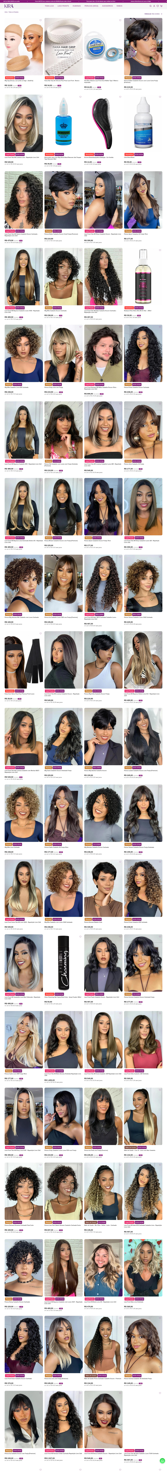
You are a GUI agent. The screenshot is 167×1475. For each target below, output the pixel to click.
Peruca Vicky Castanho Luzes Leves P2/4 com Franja (60, 1150)
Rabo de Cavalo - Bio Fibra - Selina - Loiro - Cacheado (100, 1225)
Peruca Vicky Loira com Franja (53, 387)
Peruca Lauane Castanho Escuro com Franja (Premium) (140, 770)
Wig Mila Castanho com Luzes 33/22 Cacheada (58, 922)
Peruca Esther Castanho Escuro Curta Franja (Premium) (61, 234)
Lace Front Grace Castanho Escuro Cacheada (18, 1378)
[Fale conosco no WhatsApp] (162, 1460)
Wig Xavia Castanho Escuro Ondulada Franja (57, 770)
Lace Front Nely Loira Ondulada (133, 1302)
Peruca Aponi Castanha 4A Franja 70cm (136, 234)
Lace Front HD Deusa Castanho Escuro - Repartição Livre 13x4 (102, 1453)
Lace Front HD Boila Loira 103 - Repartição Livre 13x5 (100, 1302)
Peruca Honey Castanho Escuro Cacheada (17, 1302)
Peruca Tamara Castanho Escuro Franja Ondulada (139, 847)
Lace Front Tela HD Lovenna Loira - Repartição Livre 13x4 (22, 157)
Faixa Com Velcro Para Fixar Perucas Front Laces (19, 694)
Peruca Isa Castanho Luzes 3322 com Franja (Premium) (61, 617)
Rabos (119, 6)
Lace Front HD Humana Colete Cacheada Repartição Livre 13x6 (63, 1453)
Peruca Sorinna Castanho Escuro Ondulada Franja (139, 997)
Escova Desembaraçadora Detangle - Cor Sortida (98, 157)
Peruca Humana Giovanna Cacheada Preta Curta (19, 1225)
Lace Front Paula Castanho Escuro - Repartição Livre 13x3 (101, 997)
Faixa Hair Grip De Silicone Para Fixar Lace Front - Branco (61, 80)
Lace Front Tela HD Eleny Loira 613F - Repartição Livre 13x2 (22, 1150)
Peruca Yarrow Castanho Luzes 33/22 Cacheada (138, 617)
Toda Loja (49, 6)
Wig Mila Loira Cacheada (12, 847)
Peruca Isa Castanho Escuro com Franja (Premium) (20, 1453)
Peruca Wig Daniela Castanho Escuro (95, 770)
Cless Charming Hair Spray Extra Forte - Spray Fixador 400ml (62, 997)
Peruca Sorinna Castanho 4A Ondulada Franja (138, 1378)
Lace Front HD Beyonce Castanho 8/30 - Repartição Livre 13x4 (23, 464)
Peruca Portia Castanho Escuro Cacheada (136, 387)
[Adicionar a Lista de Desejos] (40, 20)
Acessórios (107, 6)
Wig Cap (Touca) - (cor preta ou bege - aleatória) (19, 80)
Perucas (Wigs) (91, 6)
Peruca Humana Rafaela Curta (93, 922)
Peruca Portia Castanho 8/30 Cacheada (135, 922)
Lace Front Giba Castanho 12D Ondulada (136, 1074)
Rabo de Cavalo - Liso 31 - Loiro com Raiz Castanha (139, 1150)
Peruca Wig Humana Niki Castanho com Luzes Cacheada (22, 617)
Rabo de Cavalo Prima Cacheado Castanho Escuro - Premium (102, 1378)
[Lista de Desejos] (158, 6)
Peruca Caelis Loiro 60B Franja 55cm (16, 1074)
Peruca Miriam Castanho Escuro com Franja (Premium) (61, 540)
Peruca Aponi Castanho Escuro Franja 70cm (97, 540)
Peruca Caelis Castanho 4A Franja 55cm (56, 847)
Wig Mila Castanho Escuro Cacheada (55, 310)
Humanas (77, 6)
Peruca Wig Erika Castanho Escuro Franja (96, 694)
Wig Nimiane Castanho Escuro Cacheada (96, 847)
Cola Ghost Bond (129, 157)
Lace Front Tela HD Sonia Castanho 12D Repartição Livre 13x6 (102, 1074)
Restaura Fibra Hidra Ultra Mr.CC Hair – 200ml (137, 310)
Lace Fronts (63, 6)
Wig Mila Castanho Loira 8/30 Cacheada (16, 387)
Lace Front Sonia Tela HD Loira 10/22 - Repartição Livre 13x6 (23, 922)
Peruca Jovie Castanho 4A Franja (134, 464)
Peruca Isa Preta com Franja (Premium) (96, 1150)
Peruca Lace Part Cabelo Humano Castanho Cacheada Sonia (62, 1225)
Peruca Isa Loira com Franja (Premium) (56, 1378)
